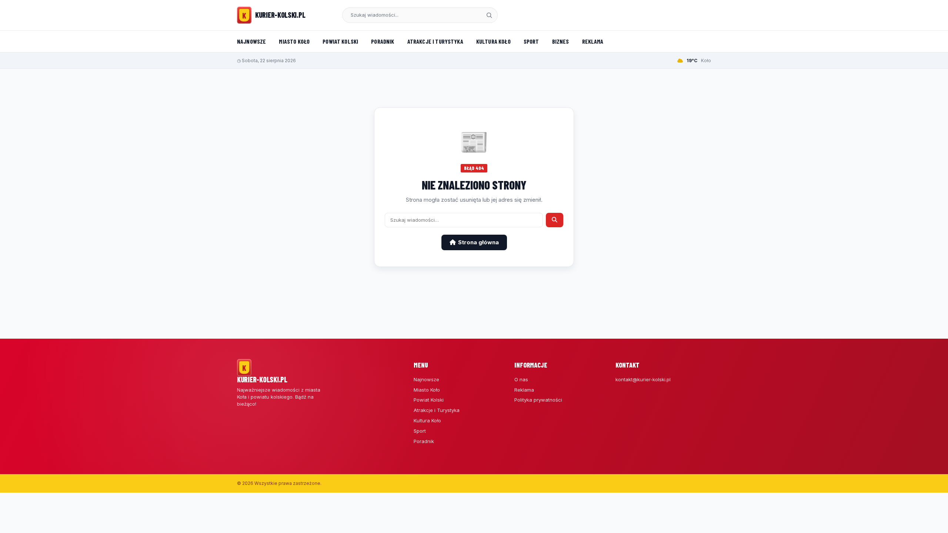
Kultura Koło (493, 41)
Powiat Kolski (340, 41)
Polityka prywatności (538, 400)
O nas (521, 379)
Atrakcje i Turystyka (435, 41)
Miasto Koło (294, 41)
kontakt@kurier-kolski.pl (643, 379)
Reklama (593, 41)
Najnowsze (251, 41)
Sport (531, 41)
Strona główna (478, 242)
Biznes (560, 41)
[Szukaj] (489, 15)
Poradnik (382, 41)
